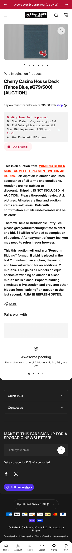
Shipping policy (60, 536)
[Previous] (5, 4)
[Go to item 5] (43, 65)
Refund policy (10, 536)
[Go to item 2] (29, 65)
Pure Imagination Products (22, 74)
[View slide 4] (43, 374)
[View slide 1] (29, 374)
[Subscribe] (61, 450)
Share (13, 303)
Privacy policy (26, 536)
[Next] (66, 4)
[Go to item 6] (47, 65)
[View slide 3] (38, 374)
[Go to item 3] (33, 65)
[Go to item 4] (38, 65)
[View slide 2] (33, 374)
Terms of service (43, 536)
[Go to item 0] (24, 65)
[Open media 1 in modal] (61, 31)
